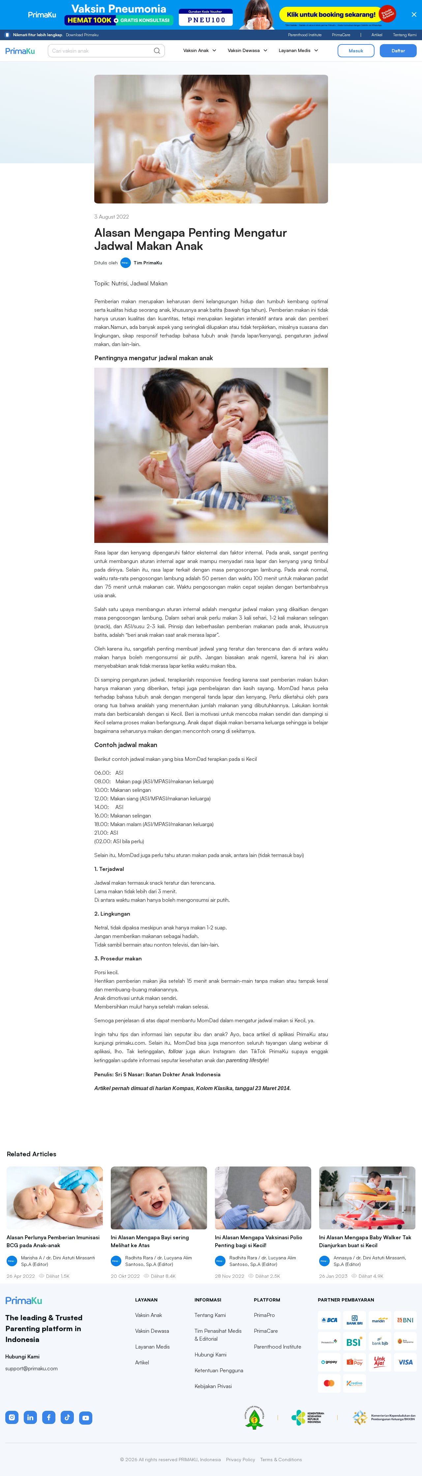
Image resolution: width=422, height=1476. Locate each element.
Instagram (224, 1051)
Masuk (356, 50)
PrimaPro (264, 1315)
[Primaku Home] (20, 51)
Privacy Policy (240, 1459)
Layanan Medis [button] (295, 50)
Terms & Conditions (281, 1459)
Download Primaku (56, 34)
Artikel (377, 34)
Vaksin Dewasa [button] (244, 50)
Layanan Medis (152, 1346)
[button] (11, 1417)
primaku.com (130, 1042)
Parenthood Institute (304, 34)
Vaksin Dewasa (152, 1331)
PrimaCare (341, 34)
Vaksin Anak (148, 1315)
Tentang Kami (405, 34)
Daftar (398, 50)
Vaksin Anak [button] (196, 50)
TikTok (258, 1051)
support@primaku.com (31, 1368)
